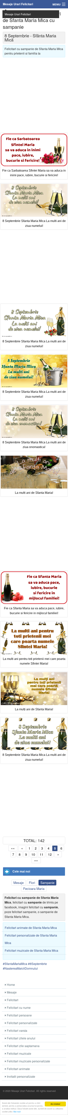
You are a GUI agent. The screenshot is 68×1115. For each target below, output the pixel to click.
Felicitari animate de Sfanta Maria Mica (31, 928)
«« (13, 848)
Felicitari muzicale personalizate (28, 1061)
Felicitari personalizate (21, 1023)
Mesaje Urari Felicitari (18, 4)
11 (41, 854)
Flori (32, 882)
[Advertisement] (34, 93)
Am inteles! (55, 1103)
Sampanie (47, 882)
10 (33, 854)
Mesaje (18, 882)
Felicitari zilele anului (20, 1038)
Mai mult (17, 1111)
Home (10, 984)
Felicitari (12, 1000)
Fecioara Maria (33, 888)
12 (50, 854)
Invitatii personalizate (20, 1076)
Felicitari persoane (19, 1015)
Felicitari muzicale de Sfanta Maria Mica (31, 950)
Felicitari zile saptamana (22, 1046)
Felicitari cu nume (18, 1007)
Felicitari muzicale (18, 1053)
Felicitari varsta (16, 1030)
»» (36, 860)
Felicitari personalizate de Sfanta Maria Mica (31, 939)
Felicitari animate (18, 1069)
